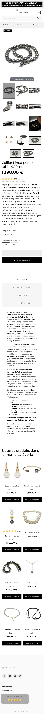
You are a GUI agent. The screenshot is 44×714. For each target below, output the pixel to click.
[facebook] (4, 676)
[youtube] (10, 676)
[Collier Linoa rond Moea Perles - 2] (22, 91)
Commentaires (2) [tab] (22, 303)
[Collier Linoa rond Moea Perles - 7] (9, 124)
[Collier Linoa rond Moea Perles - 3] (35, 91)
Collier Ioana (32, 583)
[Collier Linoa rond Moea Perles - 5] (22, 107)
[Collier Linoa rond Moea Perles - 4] (9, 107)
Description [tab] (22, 280)
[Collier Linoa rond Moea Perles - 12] (35, 124)
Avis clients (14, 696)
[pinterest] (15, 676)
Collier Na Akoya (32, 533)
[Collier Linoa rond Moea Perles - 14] (22, 140)
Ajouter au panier (22, 260)
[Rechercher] (38, 18)
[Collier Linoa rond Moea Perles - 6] (35, 107)
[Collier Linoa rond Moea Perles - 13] (9, 140)
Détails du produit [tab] (22, 287)
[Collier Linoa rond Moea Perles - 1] (9, 91)
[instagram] (20, 676)
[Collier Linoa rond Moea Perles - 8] (22, 124)
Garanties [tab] (22, 295)
